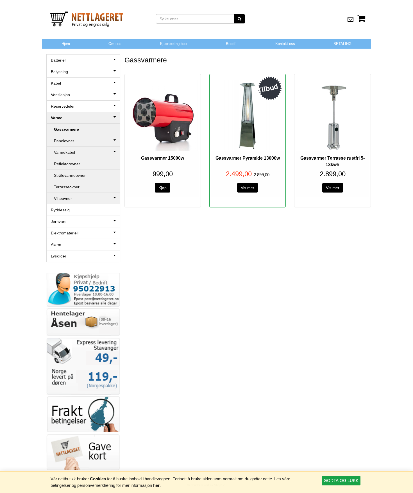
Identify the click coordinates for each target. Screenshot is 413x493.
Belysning (59, 71)
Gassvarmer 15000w (162, 158)
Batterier (58, 60)
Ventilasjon (60, 94)
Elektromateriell (64, 233)
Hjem (66, 44)
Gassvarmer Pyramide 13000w (247, 158)
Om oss (114, 44)
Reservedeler (63, 106)
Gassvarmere (66, 129)
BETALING (342, 44)
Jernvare (59, 221)
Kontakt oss (285, 44)
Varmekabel (64, 152)
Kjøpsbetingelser (173, 44)
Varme (56, 118)
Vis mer (247, 188)
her (156, 485)
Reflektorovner (67, 164)
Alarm (56, 244)
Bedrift (231, 44)
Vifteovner (63, 198)
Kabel (56, 83)
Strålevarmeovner (70, 175)
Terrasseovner (67, 187)
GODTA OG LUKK (341, 480)
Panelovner (64, 141)
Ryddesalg (60, 210)
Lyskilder (58, 256)
